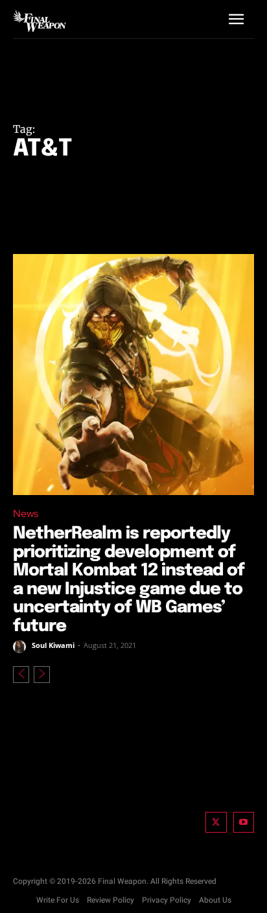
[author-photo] (21, 646)
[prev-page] (21, 674)
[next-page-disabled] (42, 674)
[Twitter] (216, 822)
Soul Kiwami (53, 645)
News (25, 513)
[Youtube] (244, 822)
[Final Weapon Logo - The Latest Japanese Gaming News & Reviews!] (39, 21)
